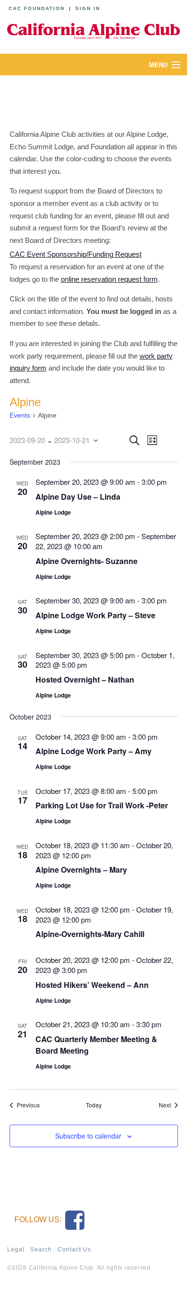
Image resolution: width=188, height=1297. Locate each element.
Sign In (87, 8)
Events (20, 415)
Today (94, 1105)
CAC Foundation (37, 8)
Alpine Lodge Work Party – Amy (93, 751)
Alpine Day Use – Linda (77, 496)
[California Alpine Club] (93, 30)
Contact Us (74, 1249)
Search (41, 1249)
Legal (15, 1249)
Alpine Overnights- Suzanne (86, 560)
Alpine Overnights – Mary (81, 869)
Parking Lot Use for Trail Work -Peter (101, 805)
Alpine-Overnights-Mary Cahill (89, 933)
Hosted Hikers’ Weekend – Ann (92, 984)
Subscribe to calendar (88, 1136)
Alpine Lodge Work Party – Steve (95, 615)
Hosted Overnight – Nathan (84, 679)
